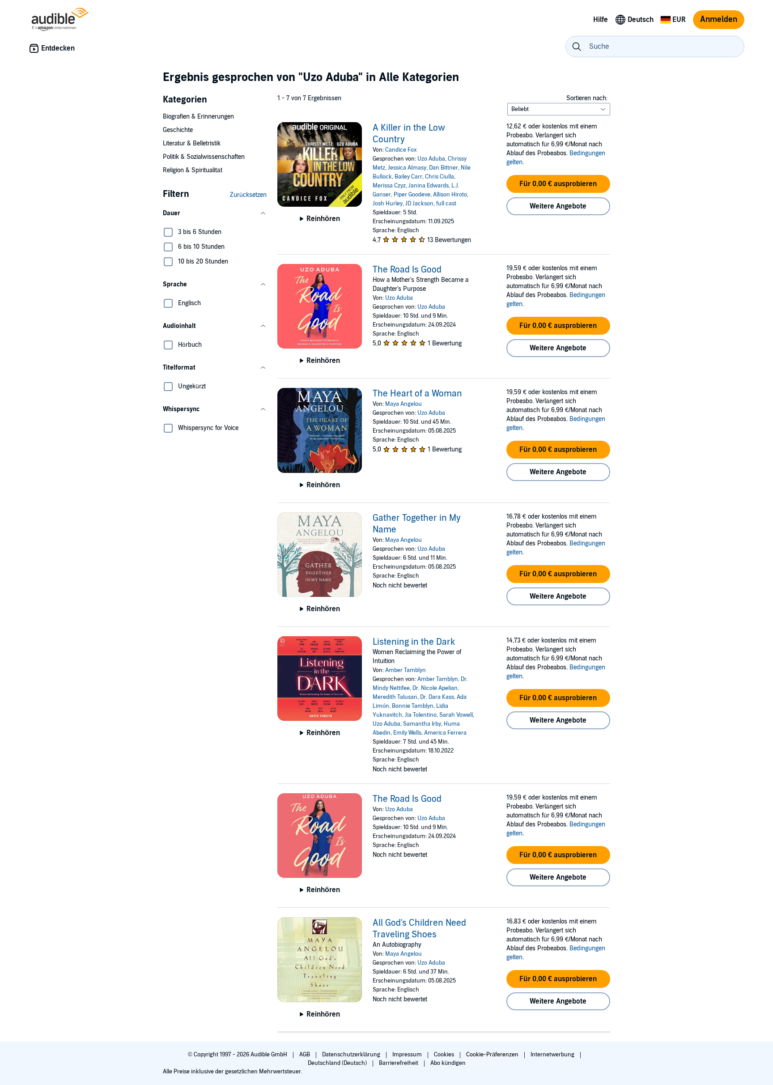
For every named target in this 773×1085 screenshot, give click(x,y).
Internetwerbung (553, 1054)
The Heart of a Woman (417, 393)
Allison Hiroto (450, 194)
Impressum (407, 1054)
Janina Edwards (428, 185)
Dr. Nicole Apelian (435, 688)
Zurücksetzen (248, 195)
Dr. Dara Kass (437, 697)
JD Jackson (419, 203)
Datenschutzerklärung (352, 1054)
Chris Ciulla (439, 176)
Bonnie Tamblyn (412, 706)
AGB (305, 1054)
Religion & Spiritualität (192, 170)
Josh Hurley (388, 203)
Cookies (444, 1054)
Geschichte (178, 130)
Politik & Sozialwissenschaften (204, 157)
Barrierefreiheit (399, 1063)
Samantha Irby (422, 724)
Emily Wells (407, 732)
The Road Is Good (407, 269)
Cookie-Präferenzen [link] (492, 1054)
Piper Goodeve (412, 194)
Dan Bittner (443, 167)
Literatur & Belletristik (192, 143)
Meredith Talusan (395, 697)
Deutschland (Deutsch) (338, 1063)
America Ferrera (445, 732)
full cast (446, 203)
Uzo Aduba (431, 158)
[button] (215, 213)
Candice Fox (401, 149)
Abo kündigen (448, 1063)
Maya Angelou (403, 404)
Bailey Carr (408, 176)
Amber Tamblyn (405, 670)
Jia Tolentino (421, 715)
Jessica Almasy (407, 167)
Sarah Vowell (456, 715)
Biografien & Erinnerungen (198, 116)
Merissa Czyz (389, 185)
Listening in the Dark (414, 642)
